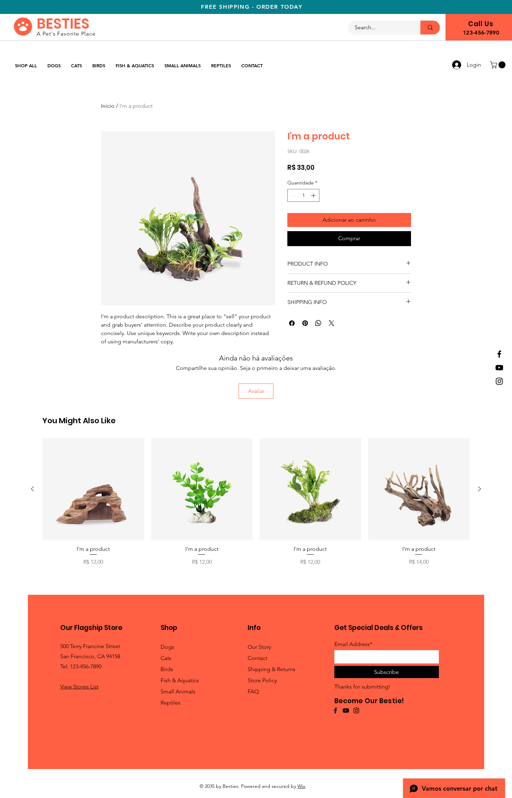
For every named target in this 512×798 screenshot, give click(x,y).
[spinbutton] (303, 195)
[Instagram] (499, 381)
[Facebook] (499, 354)
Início (108, 105)
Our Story (259, 647)
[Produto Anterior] (32, 489)
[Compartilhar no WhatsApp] (318, 323)
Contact (257, 658)
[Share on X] (331, 323)
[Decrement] (292, 195)
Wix (301, 786)
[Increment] (314, 195)
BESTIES (63, 23)
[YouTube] (499, 367)
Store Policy (262, 680)
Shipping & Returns (271, 669)
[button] (498, 64)
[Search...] (430, 28)
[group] (256, 505)
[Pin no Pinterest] (305, 323)
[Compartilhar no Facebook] (292, 323)
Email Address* (353, 644)
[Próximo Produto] (479, 489)
